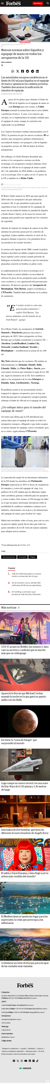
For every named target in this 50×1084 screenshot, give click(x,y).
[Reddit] (27, 71)
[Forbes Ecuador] (13, 3)
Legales (23, 1048)
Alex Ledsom (6, 62)
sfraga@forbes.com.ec (37, 1012)
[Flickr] (34, 1061)
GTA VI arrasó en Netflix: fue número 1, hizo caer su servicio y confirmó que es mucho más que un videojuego (25, 650)
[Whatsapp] (12, 71)
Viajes (32, 557)
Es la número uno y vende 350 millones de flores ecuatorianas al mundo (27, 584)
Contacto (40, 1048)
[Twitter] (17, 71)
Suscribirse (38, 3)
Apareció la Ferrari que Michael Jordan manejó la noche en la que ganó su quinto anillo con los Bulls (23, 696)
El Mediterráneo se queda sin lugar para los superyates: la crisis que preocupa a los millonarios (24, 919)
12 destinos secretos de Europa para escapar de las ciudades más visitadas (25, 965)
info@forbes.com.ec (30, 998)
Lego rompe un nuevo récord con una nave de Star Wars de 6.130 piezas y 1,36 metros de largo (24, 786)
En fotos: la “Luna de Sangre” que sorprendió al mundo (19, 742)
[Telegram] (32, 71)
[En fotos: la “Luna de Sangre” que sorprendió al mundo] (25, 721)
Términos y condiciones (10, 1048)
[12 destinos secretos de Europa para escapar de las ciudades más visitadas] (25, 944)
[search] (48, 3)
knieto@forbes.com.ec (40, 1009)
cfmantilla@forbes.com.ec (25, 1005)
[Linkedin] (37, 71)
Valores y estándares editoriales (13, 1051)
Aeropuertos (9, 557)
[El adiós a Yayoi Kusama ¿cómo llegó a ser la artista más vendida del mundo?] (25, 854)
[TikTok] (37, 1061)
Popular (11, 568)
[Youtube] (25, 1061)
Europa (22, 557)
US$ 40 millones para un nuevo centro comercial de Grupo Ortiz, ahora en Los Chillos (26, 575)
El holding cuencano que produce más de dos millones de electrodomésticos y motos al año (26, 593)
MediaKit (31, 1048)
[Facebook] (22, 71)
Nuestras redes (31, 1051)
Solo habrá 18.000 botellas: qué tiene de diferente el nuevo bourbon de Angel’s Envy (25, 831)
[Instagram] (22, 1061)
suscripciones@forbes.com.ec (11, 1019)
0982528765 (6, 1030)
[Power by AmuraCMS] (25, 1068)
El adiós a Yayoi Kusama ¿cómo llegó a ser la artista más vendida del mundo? (24, 875)
